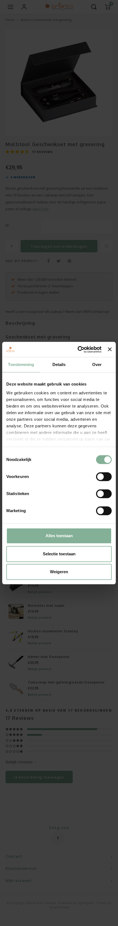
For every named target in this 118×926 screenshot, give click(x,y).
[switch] (104, 476)
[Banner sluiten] (110, 349)
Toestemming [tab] (21, 364)
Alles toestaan (59, 535)
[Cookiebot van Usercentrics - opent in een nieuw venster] (78, 349)
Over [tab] (97, 364)
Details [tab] (59, 364)
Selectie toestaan (59, 553)
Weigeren (59, 571)
